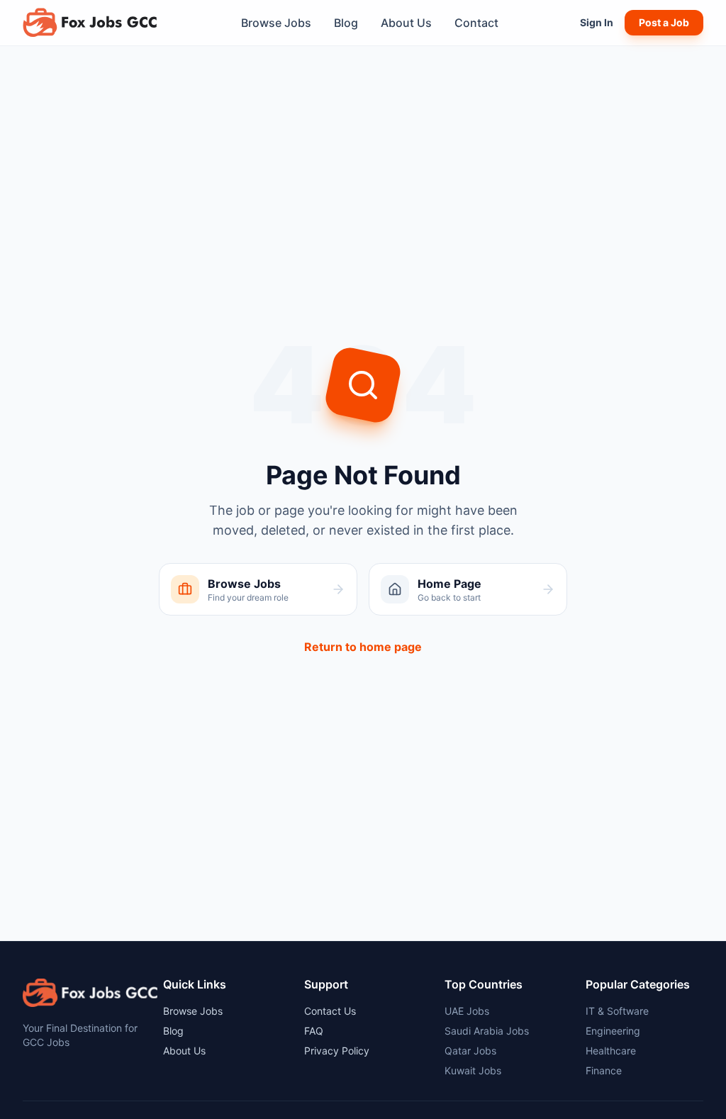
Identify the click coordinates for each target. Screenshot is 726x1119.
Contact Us (330, 1011)
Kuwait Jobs (473, 1070)
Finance (604, 1070)
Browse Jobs (276, 23)
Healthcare (611, 1051)
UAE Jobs (467, 1011)
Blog (346, 23)
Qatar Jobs (470, 1051)
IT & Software (617, 1011)
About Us (406, 23)
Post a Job (664, 22)
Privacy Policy (336, 1051)
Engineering (613, 1031)
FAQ (313, 1031)
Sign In (596, 22)
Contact (476, 23)
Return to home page (363, 647)
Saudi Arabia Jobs (487, 1031)
